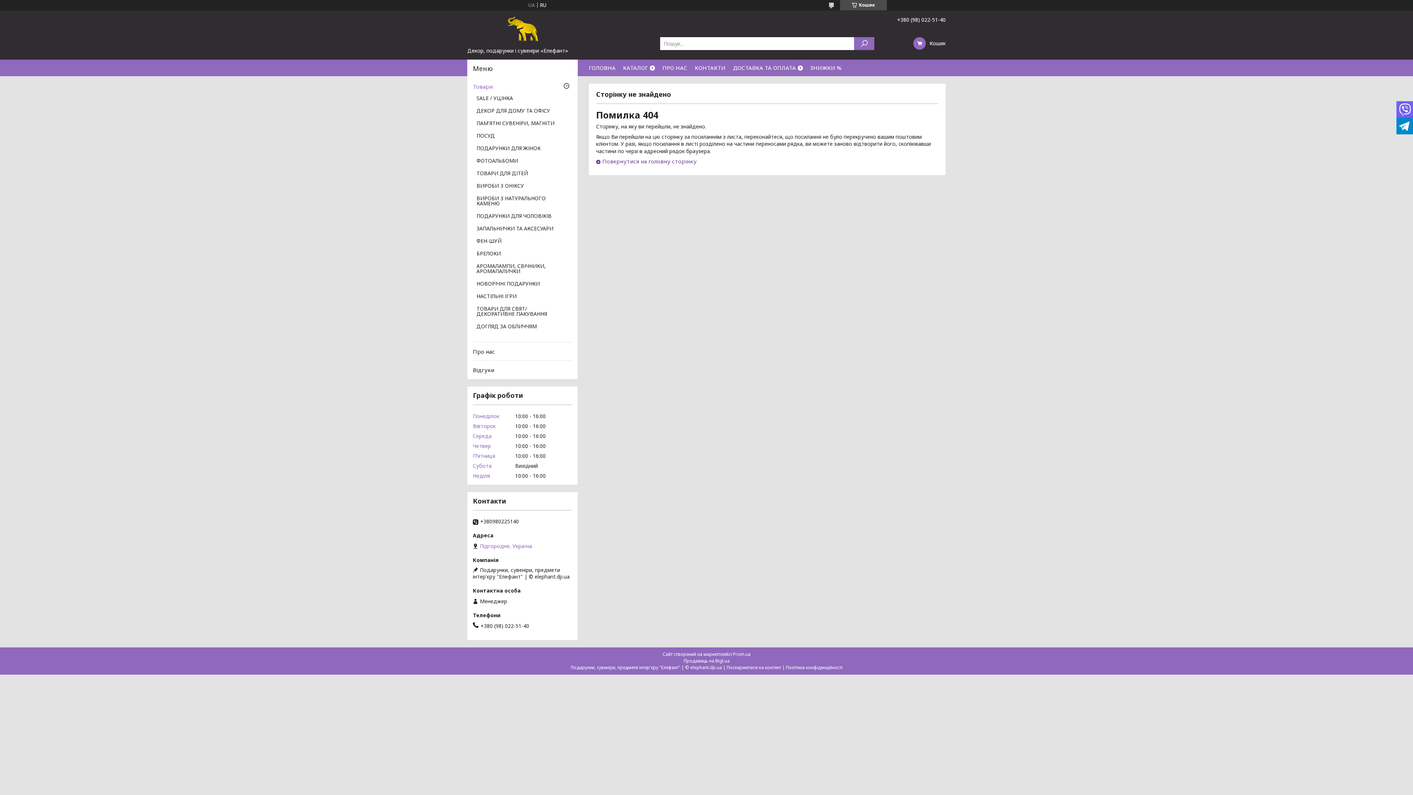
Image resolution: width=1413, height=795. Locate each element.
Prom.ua (742, 654)
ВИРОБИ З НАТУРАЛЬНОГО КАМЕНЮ (511, 201)
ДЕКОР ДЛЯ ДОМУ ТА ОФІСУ (513, 111)
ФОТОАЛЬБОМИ (497, 161)
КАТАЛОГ (635, 67)
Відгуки (483, 370)
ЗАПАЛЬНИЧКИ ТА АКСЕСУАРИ (515, 229)
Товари (483, 86)
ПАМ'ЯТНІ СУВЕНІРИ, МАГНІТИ (516, 124)
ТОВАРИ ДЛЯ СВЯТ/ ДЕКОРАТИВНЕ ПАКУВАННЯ (512, 311)
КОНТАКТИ (710, 67)
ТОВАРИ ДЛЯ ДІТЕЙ (502, 174)
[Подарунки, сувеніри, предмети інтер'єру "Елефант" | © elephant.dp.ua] (522, 29)
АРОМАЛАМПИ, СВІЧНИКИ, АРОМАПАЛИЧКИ (511, 269)
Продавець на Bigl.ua (707, 661)
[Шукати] (864, 43)
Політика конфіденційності (814, 667)
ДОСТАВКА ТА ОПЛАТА (764, 67)
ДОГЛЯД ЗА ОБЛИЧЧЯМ (507, 327)
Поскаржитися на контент (754, 667)
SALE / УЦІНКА (495, 99)
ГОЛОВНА (602, 67)
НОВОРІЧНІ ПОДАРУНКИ (508, 284)
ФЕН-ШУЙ (489, 241)
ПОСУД (486, 136)
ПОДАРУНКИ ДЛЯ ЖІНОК (509, 149)
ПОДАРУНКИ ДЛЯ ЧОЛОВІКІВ (514, 216)
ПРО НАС (674, 67)
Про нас (484, 351)
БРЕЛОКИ (489, 254)
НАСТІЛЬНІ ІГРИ (497, 297)
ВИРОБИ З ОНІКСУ (500, 186)
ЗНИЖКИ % (826, 67)
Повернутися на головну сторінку (649, 161)
